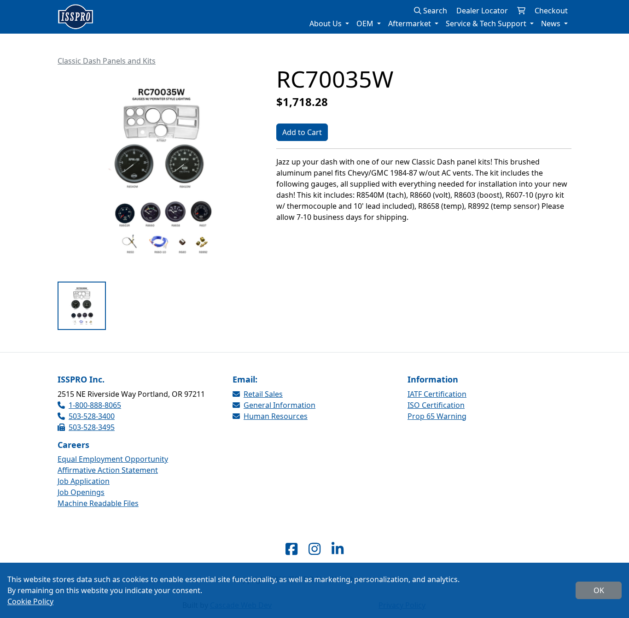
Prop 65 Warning (437, 416)
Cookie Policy (30, 601)
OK (599, 590)
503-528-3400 (92, 416)
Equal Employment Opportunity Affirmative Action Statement (113, 464)
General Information (279, 405)
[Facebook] (291, 548)
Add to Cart (302, 132)
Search (434, 11)
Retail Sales (263, 394)
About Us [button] (326, 23)
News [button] (551, 23)
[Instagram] (314, 548)
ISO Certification (436, 405)
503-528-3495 (92, 427)
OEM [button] (365, 23)
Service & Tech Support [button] (487, 23)
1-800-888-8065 (95, 405)
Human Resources (276, 416)
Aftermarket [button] (410, 23)
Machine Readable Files (98, 503)
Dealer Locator (482, 11)
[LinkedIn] (338, 548)
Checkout (551, 11)
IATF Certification (437, 394)
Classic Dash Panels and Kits (107, 61)
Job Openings (81, 492)
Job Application (84, 481)
